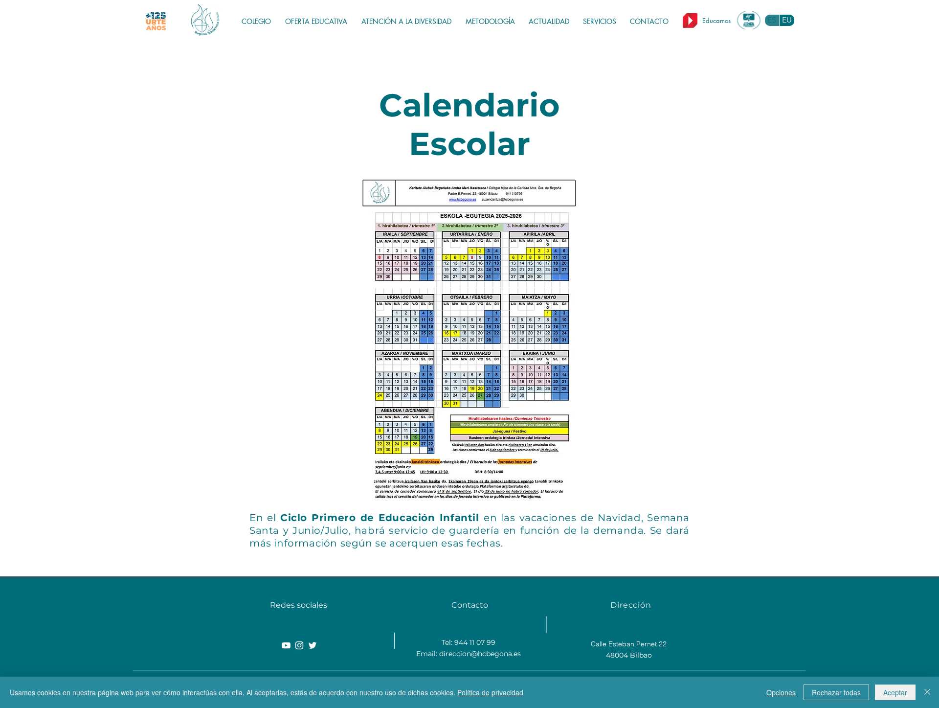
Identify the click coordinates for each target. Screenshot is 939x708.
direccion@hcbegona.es (480, 653)
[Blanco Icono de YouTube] (286, 645)
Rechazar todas (836, 692)
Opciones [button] (781, 692)
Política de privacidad (490, 692)
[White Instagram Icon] (299, 645)
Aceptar (895, 692)
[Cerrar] (927, 692)
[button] (318, 21)
